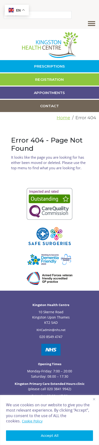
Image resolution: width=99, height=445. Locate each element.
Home (63, 117)
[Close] (94, 399)
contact (49, 106)
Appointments (49, 92)
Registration (49, 79)
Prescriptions (49, 66)
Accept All (49, 435)
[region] (49, 420)
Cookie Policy (32, 421)
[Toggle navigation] (92, 23)
